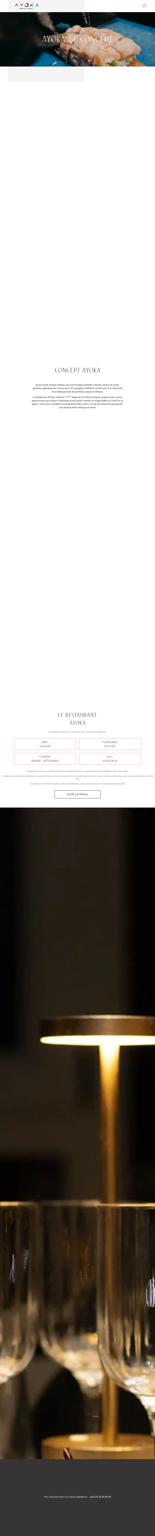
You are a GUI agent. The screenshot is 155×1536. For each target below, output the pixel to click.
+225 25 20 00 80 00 (100, 1496)
